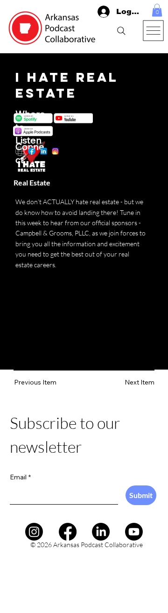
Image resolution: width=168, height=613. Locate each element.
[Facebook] (68, 532)
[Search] (121, 31)
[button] (157, 10)
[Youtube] (134, 532)
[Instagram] (34, 532)
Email (20, 477)
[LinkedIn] (101, 532)
